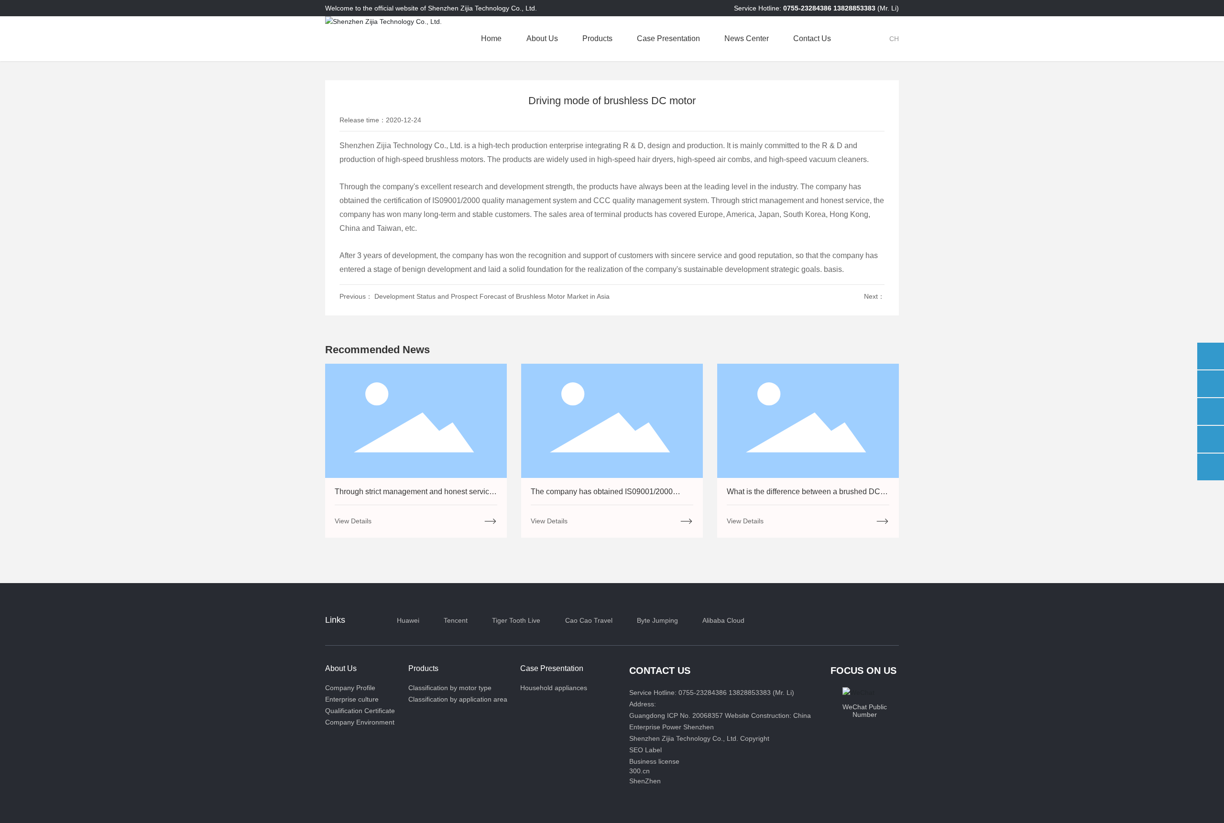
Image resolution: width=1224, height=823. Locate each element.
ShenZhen (645, 781)
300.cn (639, 771)
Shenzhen (698, 727)
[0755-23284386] (1210, 383)
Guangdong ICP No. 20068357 (677, 715)
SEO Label (645, 750)
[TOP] (1210, 467)
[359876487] (1210, 439)
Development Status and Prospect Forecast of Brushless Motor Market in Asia (492, 296)
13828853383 (855, 8)
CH (894, 39)
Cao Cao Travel (588, 620)
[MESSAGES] (1210, 356)
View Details (353, 521)
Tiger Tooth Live (516, 620)
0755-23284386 (808, 8)
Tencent (456, 620)
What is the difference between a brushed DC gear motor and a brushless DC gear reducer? (804, 495)
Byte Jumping (657, 620)
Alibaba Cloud (723, 620)
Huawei (408, 620)
